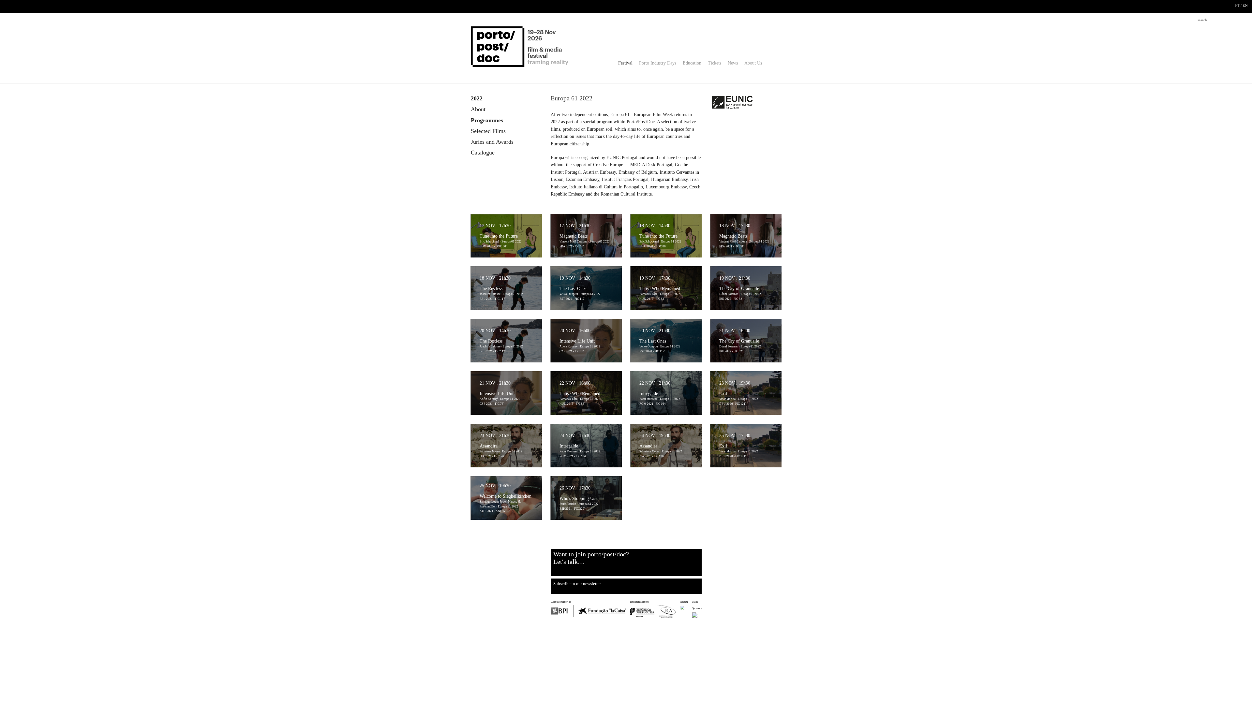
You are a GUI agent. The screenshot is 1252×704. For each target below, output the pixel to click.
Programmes (487, 120)
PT (1237, 5)
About (478, 109)
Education (692, 63)
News (733, 63)
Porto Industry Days (657, 63)
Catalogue (483, 152)
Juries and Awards (492, 142)
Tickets (714, 63)
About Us (753, 63)
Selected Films (488, 131)
